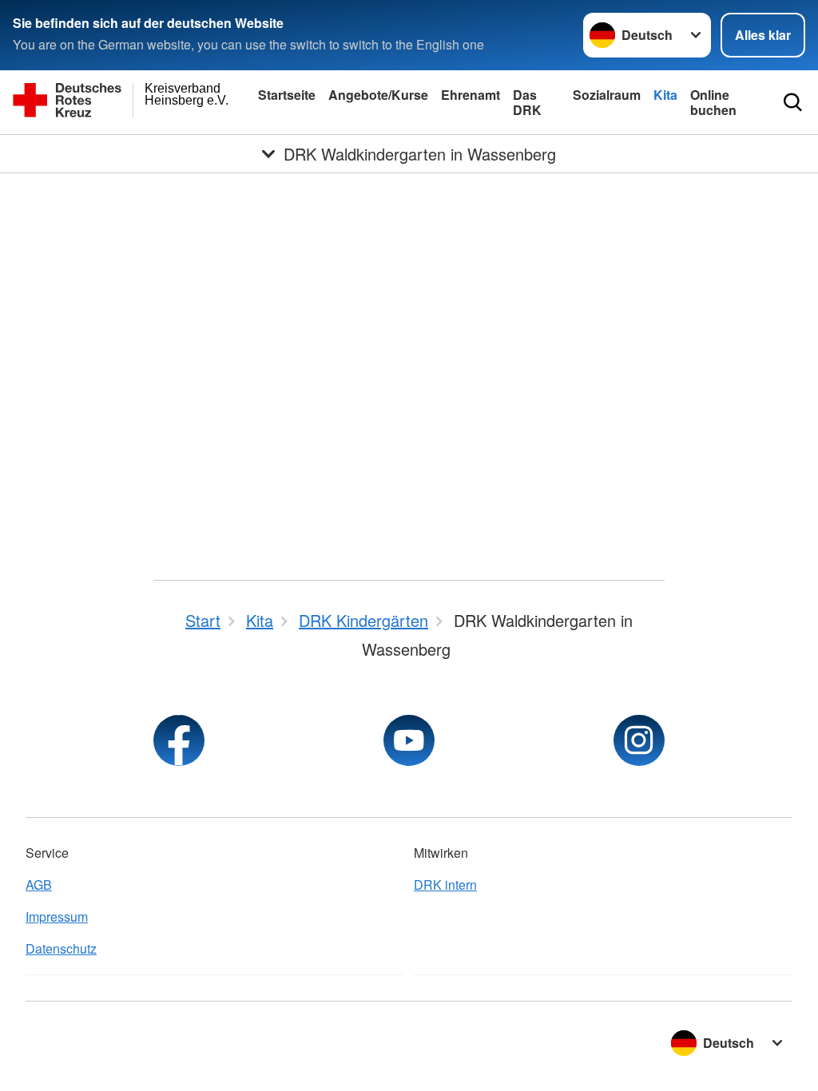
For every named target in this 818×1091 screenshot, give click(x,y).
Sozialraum (607, 94)
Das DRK (527, 102)
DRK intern (445, 884)
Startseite (287, 94)
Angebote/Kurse (378, 94)
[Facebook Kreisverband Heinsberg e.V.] (178, 740)
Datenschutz (61, 948)
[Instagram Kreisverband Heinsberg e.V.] (639, 740)
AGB (39, 884)
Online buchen (713, 102)
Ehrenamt (470, 94)
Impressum (57, 916)
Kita (665, 94)
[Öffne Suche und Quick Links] (792, 102)
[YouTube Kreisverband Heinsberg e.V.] (409, 740)
